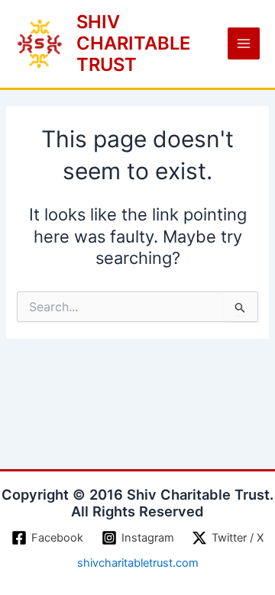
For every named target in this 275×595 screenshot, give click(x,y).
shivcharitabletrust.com (138, 563)
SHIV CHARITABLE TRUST (133, 43)
